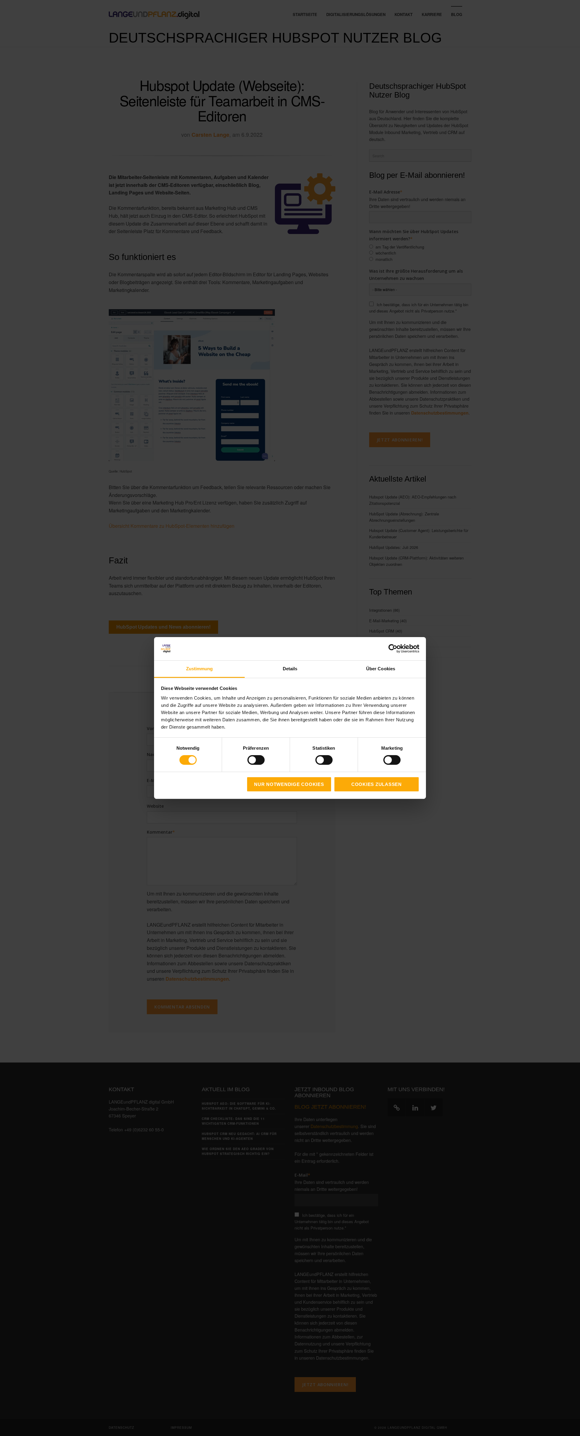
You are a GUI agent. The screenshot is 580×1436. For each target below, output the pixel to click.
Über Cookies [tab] (380, 668)
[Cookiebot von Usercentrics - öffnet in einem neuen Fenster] (392, 648)
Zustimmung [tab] (199, 668)
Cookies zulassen (376, 784)
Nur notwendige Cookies (289, 784)
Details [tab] (290, 668)
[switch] (249, 760)
